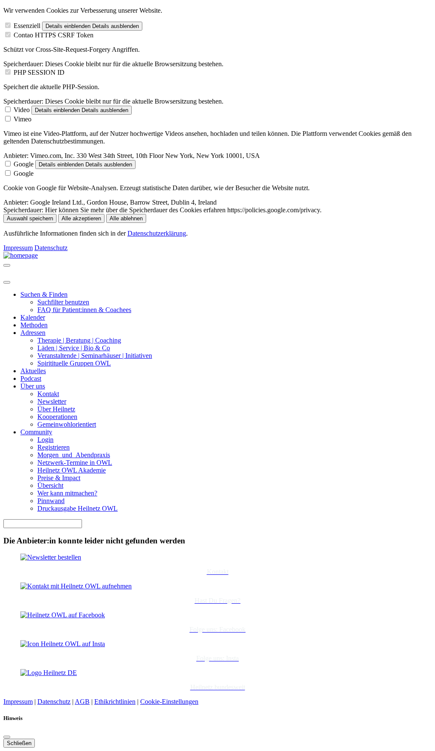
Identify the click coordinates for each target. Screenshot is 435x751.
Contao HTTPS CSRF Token (53, 35)
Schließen (19, 743)
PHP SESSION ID (39, 72)
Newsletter (51, 401)
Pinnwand (51, 500)
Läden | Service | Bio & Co (73, 348)
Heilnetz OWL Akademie (71, 470)
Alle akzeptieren (81, 218)
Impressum (18, 247)
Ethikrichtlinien (115, 701)
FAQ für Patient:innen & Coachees (84, 309)
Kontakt (48, 393)
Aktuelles (33, 370)
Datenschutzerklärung (156, 233)
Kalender (32, 317)
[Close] (6, 282)
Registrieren (53, 447)
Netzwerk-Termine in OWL (74, 462)
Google (24, 164)
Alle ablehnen (126, 218)
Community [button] (36, 432)
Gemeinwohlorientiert (66, 424)
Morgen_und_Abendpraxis (73, 454)
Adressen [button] (32, 332)
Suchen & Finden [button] (44, 294)
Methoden (34, 325)
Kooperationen (57, 416)
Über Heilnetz (56, 409)
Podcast (30, 378)
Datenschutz (51, 247)
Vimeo (22, 119)
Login (45, 439)
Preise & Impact (58, 477)
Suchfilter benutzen (63, 302)
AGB (82, 701)
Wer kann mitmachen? (67, 493)
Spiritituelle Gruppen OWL (74, 363)
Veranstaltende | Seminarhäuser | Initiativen (94, 355)
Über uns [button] (32, 386)
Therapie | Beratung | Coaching (79, 340)
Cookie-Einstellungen (169, 701)
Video (22, 109)
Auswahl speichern (30, 218)
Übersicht (50, 485)
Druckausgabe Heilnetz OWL (77, 508)
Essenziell (27, 25)
